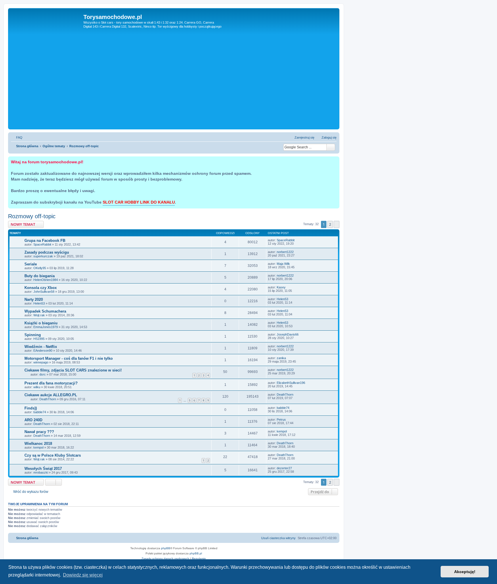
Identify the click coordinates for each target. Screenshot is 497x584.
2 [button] (330, 224)
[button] (336, 224)
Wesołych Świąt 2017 (43, 468)
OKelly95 (39, 268)
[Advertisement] (173, 85)
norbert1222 (285, 252)
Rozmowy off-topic (32, 216)
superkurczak (43, 256)
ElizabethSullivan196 (291, 382)
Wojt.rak (39, 315)
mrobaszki (40, 472)
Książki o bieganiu (41, 323)
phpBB (165, 548)
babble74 (39, 412)
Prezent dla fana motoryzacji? (51, 383)
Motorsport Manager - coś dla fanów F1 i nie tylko (68, 358)
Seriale (30, 264)
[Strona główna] (46, 25)
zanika (281, 358)
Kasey (281, 287)
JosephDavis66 (288, 334)
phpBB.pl (196, 553)
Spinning (32, 335)
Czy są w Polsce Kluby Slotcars (52, 455)
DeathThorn (47, 399)
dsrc (42, 374)
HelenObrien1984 (45, 280)
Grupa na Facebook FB (44, 240)
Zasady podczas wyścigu (46, 252)
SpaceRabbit (42, 244)
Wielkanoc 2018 (38, 443)
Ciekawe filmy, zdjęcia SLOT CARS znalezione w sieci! (73, 370)
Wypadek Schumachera (45, 311)
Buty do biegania (39, 276)
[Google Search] (330, 147)
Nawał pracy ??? (39, 432)
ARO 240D (33, 420)
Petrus (281, 419)
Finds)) (30, 408)
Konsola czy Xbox (40, 288)
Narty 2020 (33, 299)
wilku (36, 387)
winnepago (40, 362)
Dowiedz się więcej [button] (83, 574)
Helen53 (39, 303)
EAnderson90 (42, 350)
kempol (282, 431)
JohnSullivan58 (43, 291)
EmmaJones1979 (45, 327)
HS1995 (39, 338)
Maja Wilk (283, 263)
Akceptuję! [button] (464, 571)
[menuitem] (16, 137)
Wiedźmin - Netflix (40, 346)
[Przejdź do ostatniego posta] (297, 240)
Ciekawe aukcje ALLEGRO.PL (50, 395)
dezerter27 (284, 468)
